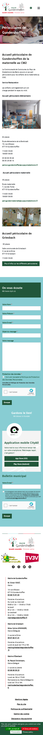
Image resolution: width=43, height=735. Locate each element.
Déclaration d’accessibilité (21, 719)
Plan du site (21, 704)
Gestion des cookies (21, 714)
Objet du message (9, 332)
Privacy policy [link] (28, 732)
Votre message (8, 341)
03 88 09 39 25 (13, 670)
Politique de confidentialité (31, 495)
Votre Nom (7, 304)
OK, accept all (13, 729)
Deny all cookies (30, 729)
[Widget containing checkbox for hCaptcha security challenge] (19, 392)
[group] (11, 557)
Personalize (16, 732)
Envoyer (7, 402)
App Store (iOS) (21, 458)
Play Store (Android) (21, 464)
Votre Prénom (8, 314)
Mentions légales (21, 699)
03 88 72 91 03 (13, 595)
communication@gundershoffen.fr (16, 498)
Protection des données (12, 374)
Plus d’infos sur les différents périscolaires (20, 264)
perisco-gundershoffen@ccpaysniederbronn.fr (20, 165)
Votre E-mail (7, 323)
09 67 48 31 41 (13, 638)
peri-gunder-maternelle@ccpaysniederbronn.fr (20, 201)
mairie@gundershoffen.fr (17, 618)
